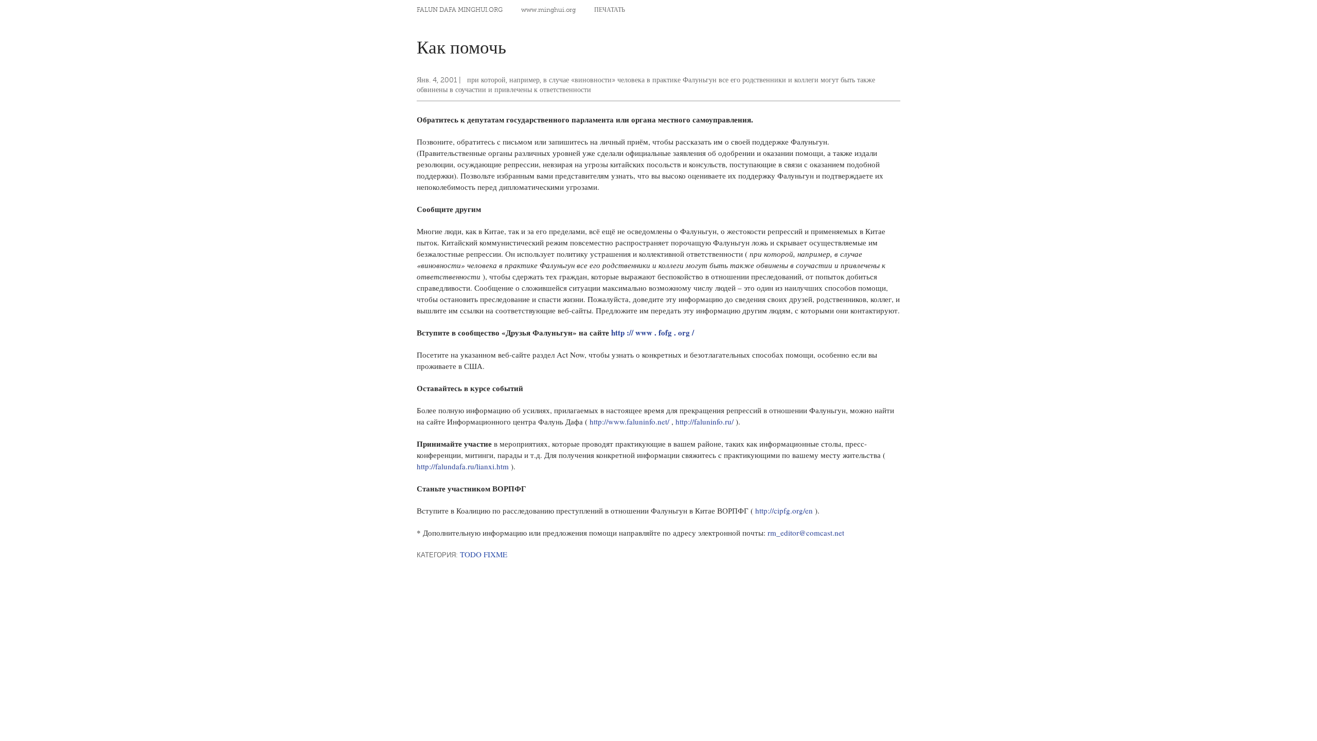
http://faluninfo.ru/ (705, 421)
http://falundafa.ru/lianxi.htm (464, 466)
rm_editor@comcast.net (806, 532)
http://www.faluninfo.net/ (630, 421)
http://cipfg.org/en (785, 510)
